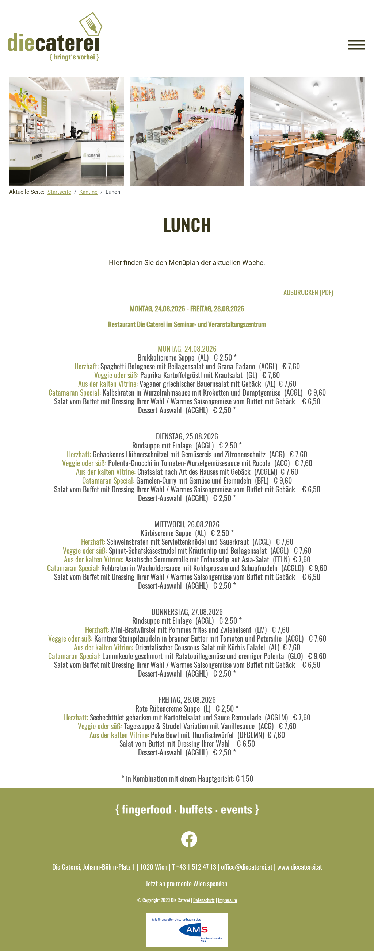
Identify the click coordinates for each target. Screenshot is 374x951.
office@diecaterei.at (246, 866)
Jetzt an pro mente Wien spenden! (187, 883)
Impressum (227, 900)
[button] (356, 44)
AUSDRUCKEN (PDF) (308, 292)
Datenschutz (204, 900)
